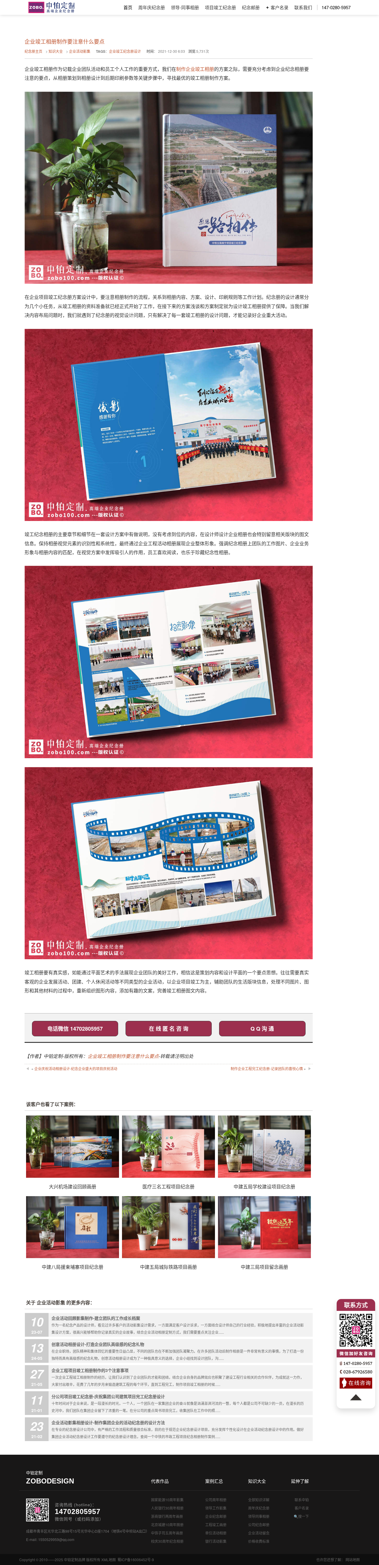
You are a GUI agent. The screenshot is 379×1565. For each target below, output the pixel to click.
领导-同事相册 (185, 7)
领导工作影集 (216, 1507)
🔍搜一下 (301, 1516)
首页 (127, 7)
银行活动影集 (216, 1541)
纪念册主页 (33, 51)
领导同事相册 (258, 1516)
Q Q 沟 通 (262, 1028)
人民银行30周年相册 (167, 1507)
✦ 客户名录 (277, 7)
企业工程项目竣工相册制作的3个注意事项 (90, 1370)
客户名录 (302, 1507)
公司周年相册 (216, 1499)
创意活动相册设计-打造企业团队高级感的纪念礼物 (98, 1344)
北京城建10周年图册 (167, 1524)
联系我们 (303, 7)
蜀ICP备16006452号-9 (136, 1559)
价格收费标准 (258, 1541)
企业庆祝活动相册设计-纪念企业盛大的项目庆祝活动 (75, 1068)
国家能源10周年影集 (167, 1499)
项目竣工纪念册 (220, 7)
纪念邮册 (251, 7)
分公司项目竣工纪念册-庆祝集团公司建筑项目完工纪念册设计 (108, 1396)
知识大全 (56, 51)
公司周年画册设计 (51, 7)
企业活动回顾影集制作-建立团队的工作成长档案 (96, 1318)
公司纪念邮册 (258, 1524)
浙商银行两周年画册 (167, 1516)
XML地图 (108, 1559)
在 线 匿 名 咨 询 (168, 1028)
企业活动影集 (79, 51)
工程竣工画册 (216, 1524)
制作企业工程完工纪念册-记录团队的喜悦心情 (267, 1068)
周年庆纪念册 (151, 7)
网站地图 (353, 1559)
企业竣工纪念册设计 (125, 51)
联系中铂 (302, 1499)
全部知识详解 (258, 1499)
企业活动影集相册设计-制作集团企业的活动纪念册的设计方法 (108, 1422)
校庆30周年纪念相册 (167, 1541)
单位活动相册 (216, 1532)
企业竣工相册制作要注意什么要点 (123, 1056)
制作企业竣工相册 (195, 69)
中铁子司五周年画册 (167, 1532)
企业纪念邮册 (216, 1516)
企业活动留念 (258, 1532)
